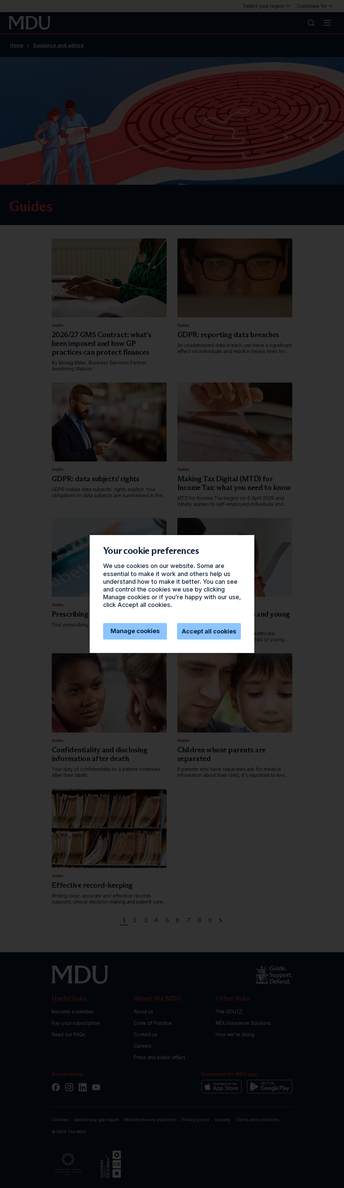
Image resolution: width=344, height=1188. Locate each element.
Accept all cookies (209, 631)
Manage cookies (135, 630)
